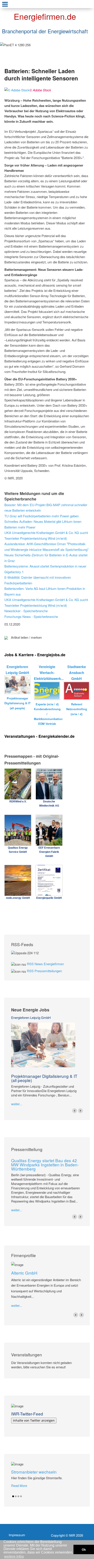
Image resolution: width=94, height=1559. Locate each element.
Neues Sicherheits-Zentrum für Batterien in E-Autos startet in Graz (45, 558)
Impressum (17, 1535)
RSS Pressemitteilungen (44, 970)
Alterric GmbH (24, 1273)
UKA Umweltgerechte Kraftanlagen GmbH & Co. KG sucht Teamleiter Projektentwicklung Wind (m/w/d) (46, 535)
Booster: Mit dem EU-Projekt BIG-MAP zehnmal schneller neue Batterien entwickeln (45, 507)
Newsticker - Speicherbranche (26, 610)
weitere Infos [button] (14, 1556)
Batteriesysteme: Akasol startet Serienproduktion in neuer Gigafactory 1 (45, 569)
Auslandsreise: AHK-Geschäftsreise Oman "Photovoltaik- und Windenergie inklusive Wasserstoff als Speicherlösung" (46, 546)
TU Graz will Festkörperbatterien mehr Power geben (41, 516)
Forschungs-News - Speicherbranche (31, 616)
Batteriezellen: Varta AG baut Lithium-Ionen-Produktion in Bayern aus (44, 591)
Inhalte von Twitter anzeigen (34, 1420)
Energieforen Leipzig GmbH (31, 1017)
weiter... (16, 1103)
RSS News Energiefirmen (45, 963)
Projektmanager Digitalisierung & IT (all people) (44, 1078)
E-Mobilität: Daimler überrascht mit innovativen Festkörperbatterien (37, 580)
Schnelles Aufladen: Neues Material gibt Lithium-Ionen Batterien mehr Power (42, 524)
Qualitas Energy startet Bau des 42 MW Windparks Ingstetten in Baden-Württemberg (45, 1164)
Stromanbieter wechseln (34, 1472)
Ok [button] (84, 1549)
